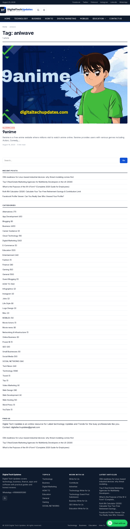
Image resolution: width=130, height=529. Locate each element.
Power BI (6, 342)
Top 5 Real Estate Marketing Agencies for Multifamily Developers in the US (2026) (38, 182)
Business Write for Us (78, 501)
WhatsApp (123, 2)
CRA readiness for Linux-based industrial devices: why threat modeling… (112, 481)
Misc (4, 313)
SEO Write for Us (76, 505)
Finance (6, 265)
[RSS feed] (5, 498)
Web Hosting (8, 400)
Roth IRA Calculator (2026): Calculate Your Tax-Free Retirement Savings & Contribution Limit (42, 191)
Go (123, 160)
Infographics (8, 289)
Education (98, 19)
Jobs (5, 298)
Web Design (8, 390)
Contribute (73, 483)
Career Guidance (10, 231)
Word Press (8, 405)
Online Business (9, 337)
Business (36, 19)
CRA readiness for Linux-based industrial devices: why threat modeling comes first (38, 177)
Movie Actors (8, 323)
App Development (10, 216)
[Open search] (38, 10)
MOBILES (6, 318)
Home (7, 19)
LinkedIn (113, 2)
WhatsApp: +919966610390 (14, 492)
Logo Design (8, 308)
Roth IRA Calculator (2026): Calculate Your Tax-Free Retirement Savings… (110, 506)
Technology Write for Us (79, 490)
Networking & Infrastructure (14, 332)
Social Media (8, 356)
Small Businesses (10, 352)
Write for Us (74, 479)
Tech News (7, 366)
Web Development (11, 395)
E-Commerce (8, 245)
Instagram (104, 2)
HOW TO (6, 284)
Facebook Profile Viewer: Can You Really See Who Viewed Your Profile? (33, 196)
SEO (4, 347)
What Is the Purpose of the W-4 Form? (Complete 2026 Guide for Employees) (36, 187)
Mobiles (84, 19)
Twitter (85, 2)
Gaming (6, 269)
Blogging (6, 221)
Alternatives (9, 127)
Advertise (73, 486)
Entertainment (8, 255)
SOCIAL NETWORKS (11, 361)
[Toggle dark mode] (44, 10)
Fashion (6, 260)
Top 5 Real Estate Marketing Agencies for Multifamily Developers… (111, 490)
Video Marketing (10, 385)
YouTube (6, 409)
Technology (21, 19)
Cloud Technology (10, 236)
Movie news (8, 327)
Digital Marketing (66, 19)
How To (49, 19)
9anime (9, 131)
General (6, 274)
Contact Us (115, 19)
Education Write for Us (78, 508)
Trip (4, 380)
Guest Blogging (9, 279)
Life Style (7, 303)
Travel (5, 376)
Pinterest (94, 2)
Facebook (76, 2)
